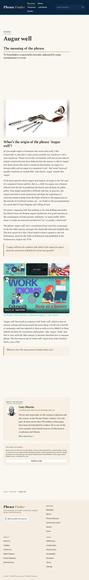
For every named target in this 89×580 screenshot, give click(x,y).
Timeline (6, 545)
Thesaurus (31, 7)
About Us (6, 541)
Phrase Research (9, 558)
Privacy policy (51, 549)
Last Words (42, 7)
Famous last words (53, 523)
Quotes (30, 11)
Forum (48, 531)
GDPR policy (50, 541)
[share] (65, 279)
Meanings (31, 3)
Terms (48, 562)
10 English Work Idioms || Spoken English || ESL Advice (36, 279)
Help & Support (9, 554)
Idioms (40, 3)
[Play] (59, 269)
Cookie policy (51, 545)
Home (5, 492)
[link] (7, 279)
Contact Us (7, 549)
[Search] (82, 7)
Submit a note (36, 461)
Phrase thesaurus (52, 518)
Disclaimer (50, 558)
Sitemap (49, 567)
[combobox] (69, 7)
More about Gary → (26, 436)
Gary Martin (26, 407)
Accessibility (50, 554)
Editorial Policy (8, 562)
